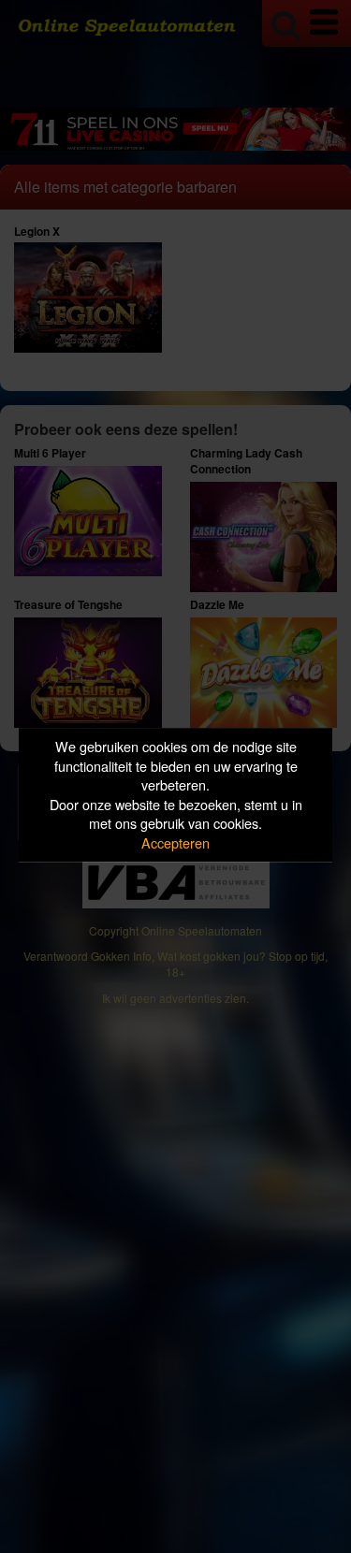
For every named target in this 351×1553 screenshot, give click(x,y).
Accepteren (175, 842)
